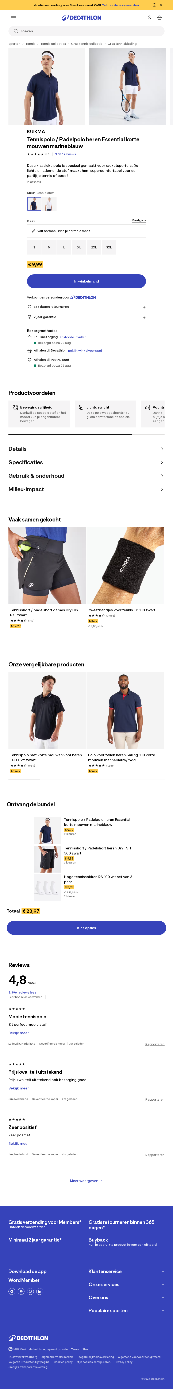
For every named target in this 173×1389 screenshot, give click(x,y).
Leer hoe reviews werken (25, 997)
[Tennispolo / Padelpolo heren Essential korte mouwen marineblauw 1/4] (46, 86)
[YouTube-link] (21, 1291)
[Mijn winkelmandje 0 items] (159, 18)
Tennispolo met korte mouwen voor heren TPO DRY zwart (46, 757)
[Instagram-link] (30, 1291)
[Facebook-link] (11, 1291)
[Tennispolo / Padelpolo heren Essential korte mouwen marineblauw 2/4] (127, 86)
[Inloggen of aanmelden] (149, 18)
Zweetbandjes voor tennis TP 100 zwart (121, 610)
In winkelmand (86, 281)
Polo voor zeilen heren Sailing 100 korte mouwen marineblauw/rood (122, 757)
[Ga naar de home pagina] (81, 18)
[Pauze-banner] (154, 5)
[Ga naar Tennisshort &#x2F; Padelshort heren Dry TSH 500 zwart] (47, 859)
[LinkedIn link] (39, 1291)
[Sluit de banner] (161, 5)
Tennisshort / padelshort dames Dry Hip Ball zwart (44, 612)
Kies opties (86, 928)
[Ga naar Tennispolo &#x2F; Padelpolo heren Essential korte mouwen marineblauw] (47, 830)
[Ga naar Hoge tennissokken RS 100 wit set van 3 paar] (47, 887)
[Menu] (13, 18)
